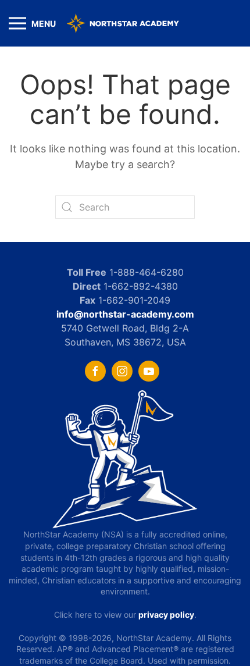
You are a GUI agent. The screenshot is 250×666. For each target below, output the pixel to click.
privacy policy (166, 614)
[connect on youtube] (148, 371)
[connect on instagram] (122, 371)
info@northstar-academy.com (125, 314)
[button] (32, 23)
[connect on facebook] (95, 371)
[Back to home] (125, 23)
